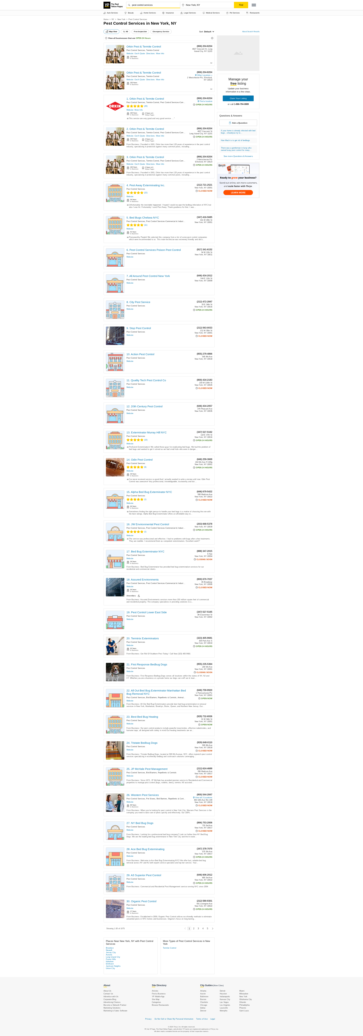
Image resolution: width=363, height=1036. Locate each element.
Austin (203, 994)
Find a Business (159, 994)
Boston (203, 999)
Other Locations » (204, 75)
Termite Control (152, 50)
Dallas (202, 1008)
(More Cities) (218, 985)
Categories (156, 1002)
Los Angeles (225, 1005)
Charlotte (204, 1002)
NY (113, 19)
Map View (113, 32)
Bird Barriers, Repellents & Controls (161, 697)
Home (106, 19)
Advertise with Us (111, 996)
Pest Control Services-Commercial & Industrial (180, 102)
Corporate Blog (110, 999)
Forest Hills (111, 959)
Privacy (148, 1019)
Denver (203, 1011)
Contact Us (108, 994)
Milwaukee (243, 994)
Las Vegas (224, 1002)
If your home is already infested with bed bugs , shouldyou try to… (238, 132)
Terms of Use (201, 1019)
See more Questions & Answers (238, 156)
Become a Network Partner (115, 1005)
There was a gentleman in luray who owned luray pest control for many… (236, 149)
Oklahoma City (245, 999)
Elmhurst (110, 964)
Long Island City (113, 957)
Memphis (223, 1011)
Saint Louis (244, 1011)
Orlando (242, 1002)
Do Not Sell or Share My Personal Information (174, 1019)
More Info (160, 53)
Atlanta (203, 991)
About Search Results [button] (250, 32)
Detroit (222, 991)
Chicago (203, 1005)
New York (121, 19)
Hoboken (110, 961)
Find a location (206, 101)
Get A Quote (140, 53)
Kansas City (225, 999)
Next (212, 928)
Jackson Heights (113, 966)
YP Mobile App (158, 996)
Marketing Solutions (112, 1008)
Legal (212, 1019)
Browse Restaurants (160, 1005)
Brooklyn (110, 948)
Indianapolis (225, 996)
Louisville (224, 1008)
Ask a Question (239, 123)
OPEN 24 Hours (143, 38)
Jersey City (111, 952)
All (127, 32)
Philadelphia (244, 1005)
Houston (223, 994)
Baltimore (204, 996)
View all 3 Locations (203, 797)
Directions (150, 53)
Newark (109, 950)
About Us (107, 991)
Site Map (156, 999)
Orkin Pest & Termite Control (143, 46)
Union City (110, 968)
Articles (155, 991)
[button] (254, 5)
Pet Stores (150, 799)
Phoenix (242, 1008)
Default (207, 31)
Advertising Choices (112, 1002)
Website (129, 53)
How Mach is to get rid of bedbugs (235, 140)
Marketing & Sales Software (115, 1011)
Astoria (109, 955)
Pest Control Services (135, 50)
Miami (241, 991)
